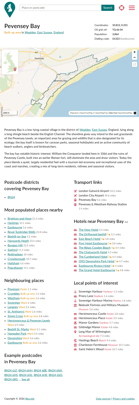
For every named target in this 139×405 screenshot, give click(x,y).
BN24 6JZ (10, 370)
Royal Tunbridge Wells (21, 232)
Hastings (13, 223)
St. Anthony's (16, 311)
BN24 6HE (40, 375)
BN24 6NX (55, 370)
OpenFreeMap (86, 113)
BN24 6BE (40, 370)
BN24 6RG (11, 379)
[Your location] (122, 8)
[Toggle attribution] (135, 113)
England (59, 32)
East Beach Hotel (89, 239)
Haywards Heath (18, 240)
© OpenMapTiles (100, 113)
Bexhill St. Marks (18, 329)
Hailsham (13, 263)
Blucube (29, 399)
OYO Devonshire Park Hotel (96, 261)
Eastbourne (15, 227)
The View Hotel (88, 229)
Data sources (103, 399)
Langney (13, 307)
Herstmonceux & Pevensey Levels (29, 320)
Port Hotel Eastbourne (93, 243)
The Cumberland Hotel (93, 256)
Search (107, 7)
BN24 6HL (25, 375)
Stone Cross (15, 316)
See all (26, 379)
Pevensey (14, 289)
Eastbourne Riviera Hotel (94, 265)
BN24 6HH (25, 370)
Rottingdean (15, 254)
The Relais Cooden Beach (95, 247)
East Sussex (44, 32)
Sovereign (14, 302)
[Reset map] (134, 64)
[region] (69, 82)
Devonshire (15, 338)
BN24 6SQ (55, 375)
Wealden (30, 32)
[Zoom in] (134, 52)
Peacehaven (15, 267)
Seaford (13, 250)
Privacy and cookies (124, 399)
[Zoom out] (134, 57)
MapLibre (74, 113)
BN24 (11, 197)
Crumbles (14, 293)
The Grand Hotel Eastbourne (97, 270)
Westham (14, 298)
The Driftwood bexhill (92, 234)
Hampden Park (17, 333)
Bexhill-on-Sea (17, 236)
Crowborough (16, 259)
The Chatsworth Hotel (93, 252)
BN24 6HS (11, 375)
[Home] (9, 9)
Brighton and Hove (19, 218)
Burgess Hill (15, 245)
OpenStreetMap (125, 113)
